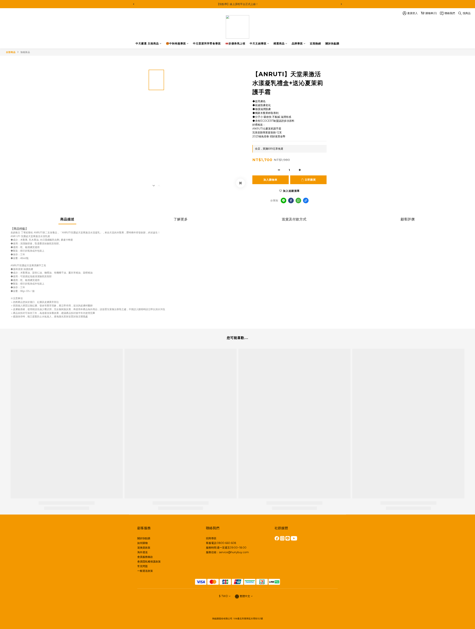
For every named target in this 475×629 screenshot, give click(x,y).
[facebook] (291, 200)
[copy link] (306, 200)
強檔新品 (25, 52)
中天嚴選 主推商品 (147, 43)
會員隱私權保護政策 (149, 561)
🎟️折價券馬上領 (235, 43)
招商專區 (211, 538)
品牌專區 (297, 43)
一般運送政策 (145, 571)
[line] (283, 200)
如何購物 (142, 543)
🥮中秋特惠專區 (176, 43)
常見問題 (142, 566)
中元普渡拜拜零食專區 (207, 43)
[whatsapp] (298, 200)
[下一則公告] (341, 4)
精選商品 (279, 43)
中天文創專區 (258, 43)
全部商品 (11, 52)
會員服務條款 (145, 557)
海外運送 (142, 552)
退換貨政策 (143, 547)
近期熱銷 (315, 43)
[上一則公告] (133, 4)
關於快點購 (332, 43)
